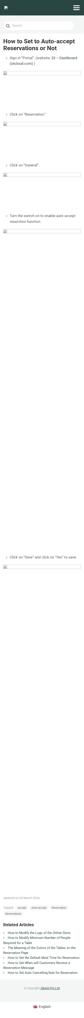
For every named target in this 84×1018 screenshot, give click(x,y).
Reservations (13, 913)
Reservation (59, 907)
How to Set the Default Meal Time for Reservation (43, 958)
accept (22, 907)
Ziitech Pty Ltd (50, 988)
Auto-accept (38, 907)
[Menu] (76, 7)
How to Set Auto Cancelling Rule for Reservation (43, 973)
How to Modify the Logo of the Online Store (39, 933)
